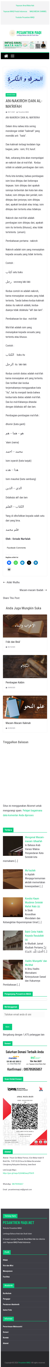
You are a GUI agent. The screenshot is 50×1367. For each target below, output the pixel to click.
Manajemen (8, 1271)
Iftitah (5, 1260)
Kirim (7, 1027)
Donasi (6, 1332)
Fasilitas (6, 1277)
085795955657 (17, 1184)
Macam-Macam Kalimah (18, 723)
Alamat (5, 1343)
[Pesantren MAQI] (6, 56)
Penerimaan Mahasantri (12, 1326)
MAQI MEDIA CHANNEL (38, 11)
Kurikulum (7, 1293)
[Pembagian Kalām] (25, 657)
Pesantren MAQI (23, 112)
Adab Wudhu (13, 582)
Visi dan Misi (8, 1266)
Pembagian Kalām (15, 682)
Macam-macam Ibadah (31, 590)
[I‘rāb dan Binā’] (25, 616)
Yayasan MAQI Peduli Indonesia (15, 11)
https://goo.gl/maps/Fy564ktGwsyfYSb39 (18, 1173)
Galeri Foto (7, 1310)
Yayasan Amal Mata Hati (25, 5)
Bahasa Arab (11, 95)
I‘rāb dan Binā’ (13, 641)
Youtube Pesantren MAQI (25, 17)
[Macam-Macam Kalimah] (25, 698)
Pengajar (6, 1299)
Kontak (6, 1338)
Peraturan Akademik (11, 1304)
